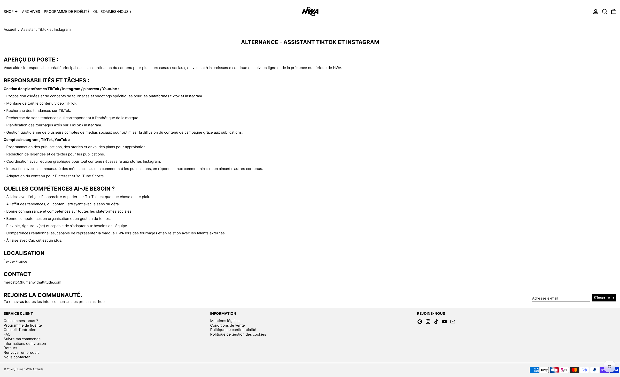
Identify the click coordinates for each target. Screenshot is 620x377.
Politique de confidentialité (233, 329)
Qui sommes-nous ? (21, 320)
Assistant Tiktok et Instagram (46, 29)
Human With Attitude (29, 369)
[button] (604, 11)
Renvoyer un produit (21, 352)
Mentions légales (225, 320)
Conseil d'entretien (20, 329)
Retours (10, 348)
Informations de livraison (25, 343)
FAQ (7, 334)
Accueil (10, 29)
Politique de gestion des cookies (238, 334)
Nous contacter (17, 357)
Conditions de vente (227, 325)
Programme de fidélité (23, 325)
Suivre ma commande (22, 339)
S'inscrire (602, 297)
